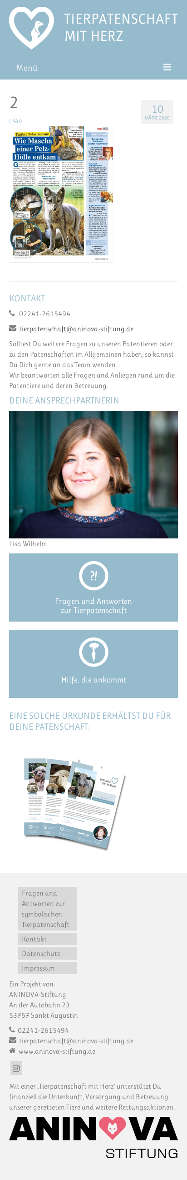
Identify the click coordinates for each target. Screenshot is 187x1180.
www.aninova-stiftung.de (56, 1051)
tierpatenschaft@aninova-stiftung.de (76, 328)
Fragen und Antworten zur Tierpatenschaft (93, 606)
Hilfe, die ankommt (93, 679)
